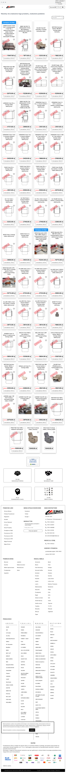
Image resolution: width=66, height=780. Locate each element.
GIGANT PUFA (24, 658)
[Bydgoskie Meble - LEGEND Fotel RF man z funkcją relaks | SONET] (25, 409)
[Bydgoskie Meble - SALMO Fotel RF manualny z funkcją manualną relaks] (41, 45)
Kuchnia (50, 575)
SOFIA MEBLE (53, 654)
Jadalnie (19, 562)
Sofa (49, 595)
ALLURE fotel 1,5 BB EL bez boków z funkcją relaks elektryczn (57, 271)
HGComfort (23, 677)
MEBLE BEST (38, 647)
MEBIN (37, 641)
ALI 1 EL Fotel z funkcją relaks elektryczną (9, 200)
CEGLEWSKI (8, 670)
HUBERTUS (23, 686)
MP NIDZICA (38, 692)
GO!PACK (23, 661)
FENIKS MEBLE (24, 632)
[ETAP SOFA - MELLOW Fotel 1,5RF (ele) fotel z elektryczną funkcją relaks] (41, 346)
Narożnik (37, 589)
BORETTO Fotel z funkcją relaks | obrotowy (57, 303)
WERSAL (52, 689)
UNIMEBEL (52, 675)
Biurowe (6, 562)
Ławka (36, 581)
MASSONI (38, 629)
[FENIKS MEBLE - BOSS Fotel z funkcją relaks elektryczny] (9, 249)
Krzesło (37, 575)
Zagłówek (50, 611)
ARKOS (7, 641)
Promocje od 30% (8, 538)
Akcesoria (37, 562)
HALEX (22, 667)
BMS (7, 661)
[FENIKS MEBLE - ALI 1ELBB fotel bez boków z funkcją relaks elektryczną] (57, 211)
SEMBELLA (52, 643)
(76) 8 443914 (50, 524)
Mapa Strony (7, 544)
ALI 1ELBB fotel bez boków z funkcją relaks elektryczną (57, 200)
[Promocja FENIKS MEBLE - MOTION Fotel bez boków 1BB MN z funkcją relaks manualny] (54, 41)
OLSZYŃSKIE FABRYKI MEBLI (40, 708)
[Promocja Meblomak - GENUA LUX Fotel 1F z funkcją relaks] (22, 374)
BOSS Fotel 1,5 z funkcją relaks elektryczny (25, 235)
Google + (27, 516)
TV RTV (50, 606)
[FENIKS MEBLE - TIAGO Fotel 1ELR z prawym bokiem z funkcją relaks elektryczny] (25, 179)
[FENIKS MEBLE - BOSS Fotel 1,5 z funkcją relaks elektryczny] (25, 249)
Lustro (36, 584)
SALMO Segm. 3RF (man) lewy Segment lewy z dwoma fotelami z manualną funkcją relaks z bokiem (41, 69)
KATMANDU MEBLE (25, 697)
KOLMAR (23, 706)
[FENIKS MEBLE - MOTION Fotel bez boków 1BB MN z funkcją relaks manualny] (57, 45)
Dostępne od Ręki (8, 530)
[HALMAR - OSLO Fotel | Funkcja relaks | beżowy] (33, 437)
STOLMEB (52, 666)
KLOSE (22, 700)
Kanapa (50, 567)
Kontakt (6, 519)
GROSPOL (23, 664)
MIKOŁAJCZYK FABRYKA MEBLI (39, 677)
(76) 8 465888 (50, 527)
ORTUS (37, 712)
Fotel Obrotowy (39, 567)
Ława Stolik (51, 578)
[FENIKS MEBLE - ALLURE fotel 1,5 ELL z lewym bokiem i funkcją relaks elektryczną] (25, 282)
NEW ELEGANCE (39, 699)
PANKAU (37, 718)
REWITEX (52, 634)
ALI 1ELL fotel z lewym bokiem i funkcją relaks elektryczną (41, 200)
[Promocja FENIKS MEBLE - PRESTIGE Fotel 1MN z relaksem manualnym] (14, 434)
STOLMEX (52, 669)
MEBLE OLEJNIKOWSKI (41, 658)
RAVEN (51, 628)
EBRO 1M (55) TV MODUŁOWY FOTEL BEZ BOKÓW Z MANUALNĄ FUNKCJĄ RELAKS (25, 29)
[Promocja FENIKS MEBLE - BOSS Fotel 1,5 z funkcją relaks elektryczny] (22, 246)
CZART (7, 679)
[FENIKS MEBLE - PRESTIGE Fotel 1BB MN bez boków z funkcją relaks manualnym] (9, 83)
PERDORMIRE (38, 720)
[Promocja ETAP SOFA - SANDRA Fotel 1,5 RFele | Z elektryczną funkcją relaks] (6, 342)
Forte (22, 641)
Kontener (37, 573)
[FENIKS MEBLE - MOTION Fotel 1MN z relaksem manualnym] (57, 409)
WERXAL (52, 692)
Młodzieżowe (20, 567)
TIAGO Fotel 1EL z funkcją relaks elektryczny (9, 169)
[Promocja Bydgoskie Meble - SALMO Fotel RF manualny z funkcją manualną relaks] (38, 41)
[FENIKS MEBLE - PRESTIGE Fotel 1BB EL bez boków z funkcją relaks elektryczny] (41, 377)
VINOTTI (52, 681)
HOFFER (22, 680)
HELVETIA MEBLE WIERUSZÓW (24, 674)
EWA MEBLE (8, 702)
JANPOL (22, 689)
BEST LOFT (8, 653)
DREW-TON (8, 690)
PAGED (37, 715)
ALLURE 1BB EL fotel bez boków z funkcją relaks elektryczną (9, 303)
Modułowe (50, 586)
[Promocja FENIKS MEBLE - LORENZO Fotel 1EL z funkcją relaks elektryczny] (6, 113)
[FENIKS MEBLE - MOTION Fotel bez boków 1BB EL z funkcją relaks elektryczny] (9, 377)
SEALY (51, 637)
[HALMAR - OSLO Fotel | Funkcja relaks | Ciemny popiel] (49, 437)
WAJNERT (52, 686)
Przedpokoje (7, 570)
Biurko (36, 564)
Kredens (50, 573)
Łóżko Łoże (51, 581)
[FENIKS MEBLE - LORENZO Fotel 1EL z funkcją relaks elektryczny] (9, 116)
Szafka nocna (38, 603)
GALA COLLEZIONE (25, 650)
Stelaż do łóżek (39, 597)
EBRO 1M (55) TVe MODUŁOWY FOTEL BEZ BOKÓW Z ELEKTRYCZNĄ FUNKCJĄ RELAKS (24, 104)
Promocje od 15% (8, 533)
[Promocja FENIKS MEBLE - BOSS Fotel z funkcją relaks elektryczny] (6, 246)
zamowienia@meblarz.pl (52, 535)
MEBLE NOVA (38, 653)
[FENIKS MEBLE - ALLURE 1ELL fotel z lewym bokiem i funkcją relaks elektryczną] (25, 314)
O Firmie (6, 525)
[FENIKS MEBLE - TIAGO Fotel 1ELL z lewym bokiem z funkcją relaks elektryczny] (41, 179)
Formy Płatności (8, 522)
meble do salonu (7, 765)
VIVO (51, 683)
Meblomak (38, 664)
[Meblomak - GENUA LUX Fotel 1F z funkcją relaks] (25, 377)
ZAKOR (51, 698)
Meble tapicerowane (9, 567)
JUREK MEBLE (24, 692)
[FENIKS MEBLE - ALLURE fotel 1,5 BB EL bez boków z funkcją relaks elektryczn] (57, 282)
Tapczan (50, 603)
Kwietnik (37, 578)
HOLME (22, 683)
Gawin (22, 656)
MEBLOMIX (38, 673)
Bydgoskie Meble (9, 664)
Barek (49, 562)
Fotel (49, 564)
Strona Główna (7, 511)
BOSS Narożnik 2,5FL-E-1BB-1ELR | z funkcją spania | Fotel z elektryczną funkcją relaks (9, 271)
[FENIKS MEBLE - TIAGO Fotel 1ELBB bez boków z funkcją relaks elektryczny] (57, 179)
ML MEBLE (38, 683)
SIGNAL (52, 646)
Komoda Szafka (39, 570)
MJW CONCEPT (39, 680)
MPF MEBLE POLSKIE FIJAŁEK (40, 695)
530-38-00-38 (50, 533)
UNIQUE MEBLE (53, 678)
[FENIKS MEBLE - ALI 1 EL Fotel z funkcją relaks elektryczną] (9, 211)
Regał (36, 595)
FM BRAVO (23, 635)
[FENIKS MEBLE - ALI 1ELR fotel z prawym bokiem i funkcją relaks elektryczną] (25, 211)
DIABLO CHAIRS (9, 685)
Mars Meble (38, 627)
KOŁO (22, 709)
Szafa (49, 600)
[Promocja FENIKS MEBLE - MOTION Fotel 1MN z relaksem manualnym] (54, 406)
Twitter (26, 514)
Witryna (37, 611)
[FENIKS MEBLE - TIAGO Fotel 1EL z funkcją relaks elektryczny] (9, 179)
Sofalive (52, 652)
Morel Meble (38, 686)
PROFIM (37, 736)
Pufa (49, 592)
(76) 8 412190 (50, 530)
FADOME (23, 627)
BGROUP (8, 656)
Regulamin (6, 516)
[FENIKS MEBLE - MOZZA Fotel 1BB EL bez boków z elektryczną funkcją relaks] (25, 346)
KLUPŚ (22, 703)
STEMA (51, 657)
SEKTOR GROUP (53, 640)
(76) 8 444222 (50, 522)
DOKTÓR (8, 687)
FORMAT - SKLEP (24, 638)
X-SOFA (52, 695)
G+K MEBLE (23, 647)
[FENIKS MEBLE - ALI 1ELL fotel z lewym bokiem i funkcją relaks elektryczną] (41, 211)
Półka (49, 589)
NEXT (37, 702)
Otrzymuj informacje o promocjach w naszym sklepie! (32, 524)
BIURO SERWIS (9, 658)
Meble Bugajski (39, 650)
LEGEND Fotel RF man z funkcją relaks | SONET (25, 398)
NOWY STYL (38, 705)
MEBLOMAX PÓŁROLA (40, 670)
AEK (7, 629)
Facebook (27, 511)
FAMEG (22, 629)
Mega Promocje (8, 541)
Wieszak (50, 608)
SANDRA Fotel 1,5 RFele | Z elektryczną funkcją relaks (9, 335)
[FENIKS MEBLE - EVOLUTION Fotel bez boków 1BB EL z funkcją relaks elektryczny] (57, 346)
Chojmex (8, 673)
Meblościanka (38, 586)
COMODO (8, 676)
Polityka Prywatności (9, 514)
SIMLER (52, 649)
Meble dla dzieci (21, 564)
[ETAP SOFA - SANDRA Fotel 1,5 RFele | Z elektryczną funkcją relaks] (9, 346)
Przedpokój (38, 592)
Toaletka (37, 606)
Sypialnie (6, 573)
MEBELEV (38, 638)
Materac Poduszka (52, 584)
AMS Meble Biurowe (10, 638)
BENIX (7, 650)
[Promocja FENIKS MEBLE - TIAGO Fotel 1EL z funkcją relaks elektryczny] (6, 176)
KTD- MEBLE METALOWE (23, 713)
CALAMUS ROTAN (10, 667)
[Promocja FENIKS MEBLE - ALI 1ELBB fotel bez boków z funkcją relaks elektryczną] (54, 208)
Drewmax (8, 693)
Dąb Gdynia (8, 682)
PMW (37, 733)
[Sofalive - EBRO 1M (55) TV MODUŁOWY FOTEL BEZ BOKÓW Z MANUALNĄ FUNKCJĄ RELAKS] (25, 45)
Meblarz (37, 644)
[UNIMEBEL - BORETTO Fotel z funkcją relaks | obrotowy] (57, 314)
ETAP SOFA (8, 699)
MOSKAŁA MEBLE (39, 689)
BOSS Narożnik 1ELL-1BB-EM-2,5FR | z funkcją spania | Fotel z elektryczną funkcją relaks (57, 235)
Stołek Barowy (38, 600)
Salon (18, 570)
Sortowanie (57, 16)
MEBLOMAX (38, 667)
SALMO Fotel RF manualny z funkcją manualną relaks (41, 29)
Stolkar (51, 660)
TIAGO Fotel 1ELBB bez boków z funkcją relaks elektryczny (57, 169)
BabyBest (8, 647)
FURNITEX (23, 644)
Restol (51, 631)
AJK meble (8, 632)
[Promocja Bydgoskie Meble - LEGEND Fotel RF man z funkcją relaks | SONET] (22, 406)
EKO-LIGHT (8, 696)
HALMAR (23, 670)
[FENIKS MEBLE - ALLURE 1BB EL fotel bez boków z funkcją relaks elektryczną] (9, 314)
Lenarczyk (23, 719)
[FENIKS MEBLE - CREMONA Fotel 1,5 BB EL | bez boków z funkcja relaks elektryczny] (57, 148)
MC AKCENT (38, 635)
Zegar (36, 614)
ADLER (7, 627)
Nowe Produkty (8, 527)
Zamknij (32, 730)
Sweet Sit (52, 672)
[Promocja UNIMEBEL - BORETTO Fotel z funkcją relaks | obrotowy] (54, 311)
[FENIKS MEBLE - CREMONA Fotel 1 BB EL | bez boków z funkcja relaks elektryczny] (41, 148)
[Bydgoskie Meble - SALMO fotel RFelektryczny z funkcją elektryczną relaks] (57, 377)
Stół (49, 597)
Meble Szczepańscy (40, 661)
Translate (60, 4)
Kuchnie (6, 564)
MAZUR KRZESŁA (39, 632)
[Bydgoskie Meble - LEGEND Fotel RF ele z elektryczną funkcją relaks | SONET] (41, 409)
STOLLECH (52, 663)
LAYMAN (23, 716)
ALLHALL (8, 635)
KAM (22, 695)
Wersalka (37, 608)
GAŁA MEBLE (24, 653)
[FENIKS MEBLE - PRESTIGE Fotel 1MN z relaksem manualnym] (17, 437)
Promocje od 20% (8, 536)
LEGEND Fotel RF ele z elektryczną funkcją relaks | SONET (41, 398)
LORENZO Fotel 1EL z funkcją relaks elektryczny (9, 104)
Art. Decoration (9, 644)
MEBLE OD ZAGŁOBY (40, 656)
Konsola (50, 570)
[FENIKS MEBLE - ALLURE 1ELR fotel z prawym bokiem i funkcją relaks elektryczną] (41, 314)
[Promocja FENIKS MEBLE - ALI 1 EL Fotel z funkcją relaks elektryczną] (6, 208)
